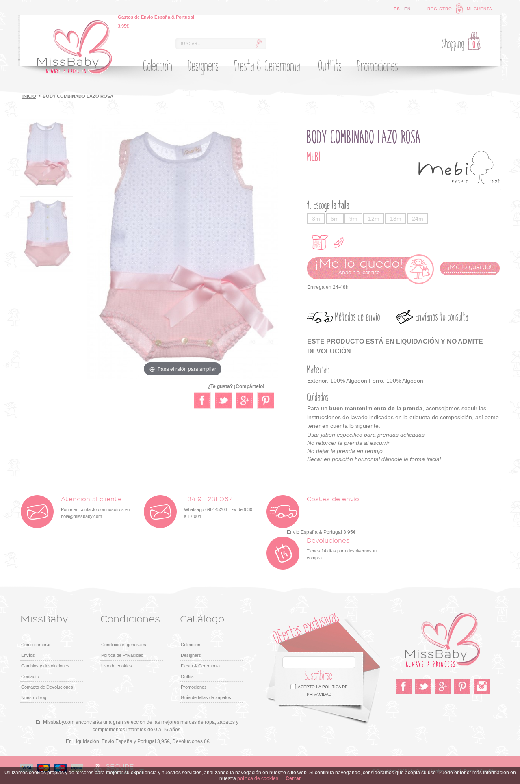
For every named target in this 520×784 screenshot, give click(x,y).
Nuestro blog (33, 697)
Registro (439, 8)
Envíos (28, 655)
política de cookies (257, 778)
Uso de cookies (116, 665)
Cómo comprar (36, 644)
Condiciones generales (123, 644)
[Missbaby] (74, 47)
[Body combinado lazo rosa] (46, 155)
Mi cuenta (479, 8)
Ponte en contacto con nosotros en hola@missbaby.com (95, 507)
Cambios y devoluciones (45, 665)
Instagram (482, 686)
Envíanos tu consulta (442, 317)
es (397, 8)
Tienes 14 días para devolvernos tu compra (342, 549)
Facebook (404, 686)
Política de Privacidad (122, 655)
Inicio (29, 96)
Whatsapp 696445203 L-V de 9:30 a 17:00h (218, 507)
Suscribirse (319, 676)
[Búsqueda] (258, 43)
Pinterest (462, 686)
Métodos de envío (357, 317)
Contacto (30, 676)
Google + (443, 686)
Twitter (423, 686)
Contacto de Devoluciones (47, 686)
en (407, 8)
